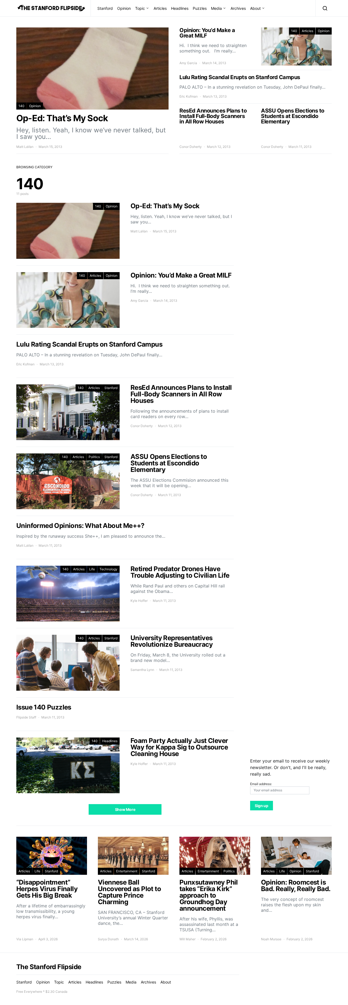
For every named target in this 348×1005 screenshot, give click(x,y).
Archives (238, 8)
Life (92, 569)
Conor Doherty (190, 147)
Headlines (179, 8)
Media (216, 8)
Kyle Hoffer (139, 601)
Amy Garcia (188, 63)
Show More (125, 809)
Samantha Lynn (142, 670)
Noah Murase (271, 939)
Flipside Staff (26, 717)
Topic (140, 8)
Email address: (261, 784)
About (255, 8)
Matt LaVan (24, 147)
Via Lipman (24, 939)
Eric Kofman (188, 96)
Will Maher (187, 939)
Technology (108, 569)
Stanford (105, 8)
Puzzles (200, 8)
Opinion (124, 8)
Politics (94, 457)
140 (21, 106)
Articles (160, 8)
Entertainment (126, 871)
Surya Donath (108, 939)
